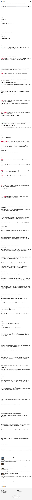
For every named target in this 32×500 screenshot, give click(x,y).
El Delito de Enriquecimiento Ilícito (8, 468)
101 (1, 40)
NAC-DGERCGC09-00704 (4, 122)
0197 (2, 73)
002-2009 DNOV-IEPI (4, 112)
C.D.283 (2, 100)
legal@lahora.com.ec (19, 491)
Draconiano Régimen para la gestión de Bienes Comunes (11, 473)
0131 (2, 68)
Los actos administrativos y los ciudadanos (9, 457)
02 (1, 185)
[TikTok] (19, 497)
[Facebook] (13, 497)
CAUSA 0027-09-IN (4, 141)
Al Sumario (4, 196)
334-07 (2, 164)
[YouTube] (17, 497)
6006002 (5, 492)
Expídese (4, 127)
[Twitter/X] (15, 497)
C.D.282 (2, 94)
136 (1, 84)
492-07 (2, 170)
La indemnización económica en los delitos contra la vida (8, 478)
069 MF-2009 (3, 58)
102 (1, 47)
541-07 (2, 175)
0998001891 (2, 492)
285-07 (2, 159)
